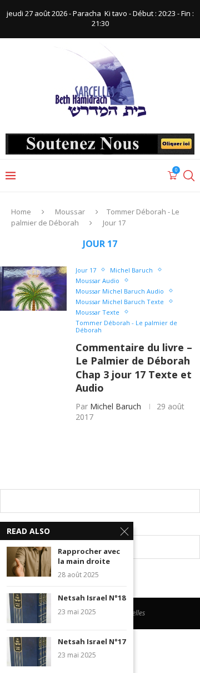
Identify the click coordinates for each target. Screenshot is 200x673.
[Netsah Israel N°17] (29, 651)
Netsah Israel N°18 (92, 598)
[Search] (188, 176)
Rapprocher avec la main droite (89, 556)
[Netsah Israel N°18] (29, 608)
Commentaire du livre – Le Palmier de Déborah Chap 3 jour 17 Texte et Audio (134, 367)
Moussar (70, 212)
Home (21, 212)
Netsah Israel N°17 (92, 641)
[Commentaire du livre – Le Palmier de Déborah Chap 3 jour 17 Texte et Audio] (33, 288)
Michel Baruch (115, 406)
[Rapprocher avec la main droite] (29, 561)
